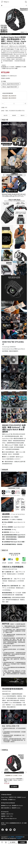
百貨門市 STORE (13, 797)
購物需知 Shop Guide (6, 805)
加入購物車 (12, 842)
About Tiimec (4, 797)
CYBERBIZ (18, 838)
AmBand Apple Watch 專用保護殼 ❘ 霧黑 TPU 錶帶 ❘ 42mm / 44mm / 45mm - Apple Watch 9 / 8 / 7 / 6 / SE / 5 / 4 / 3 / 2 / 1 (14, 779)
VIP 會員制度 (4, 799)
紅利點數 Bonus (11, 799)
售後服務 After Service (17, 805)
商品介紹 (5, 115)
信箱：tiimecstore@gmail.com (9, 818)
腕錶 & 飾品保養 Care (6, 808)
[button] (26, 772)
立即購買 (22, 842)
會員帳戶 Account (21, 797)
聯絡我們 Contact (16, 808)
